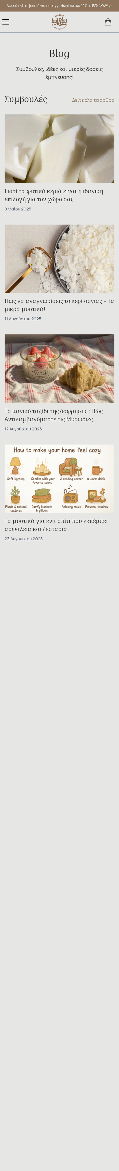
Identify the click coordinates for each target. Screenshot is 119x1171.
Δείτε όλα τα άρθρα (93, 100)
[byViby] (59, 22)
